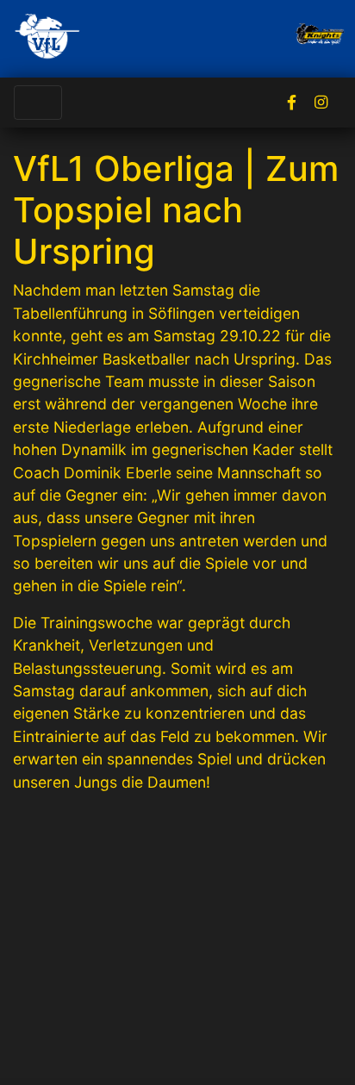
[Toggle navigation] (38, 102)
